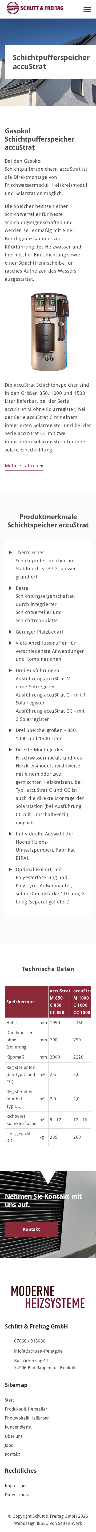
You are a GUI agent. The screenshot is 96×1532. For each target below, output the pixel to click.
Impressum (16, 1485)
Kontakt (31, 1229)
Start (9, 1400)
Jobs (9, 1445)
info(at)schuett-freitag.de (38, 1351)
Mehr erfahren (22, 465)
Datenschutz (17, 1494)
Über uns (13, 1436)
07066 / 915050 (29, 1341)
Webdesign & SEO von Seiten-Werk (48, 1523)
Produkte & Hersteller (26, 1409)
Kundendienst (18, 1427)
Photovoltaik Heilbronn (27, 1418)
